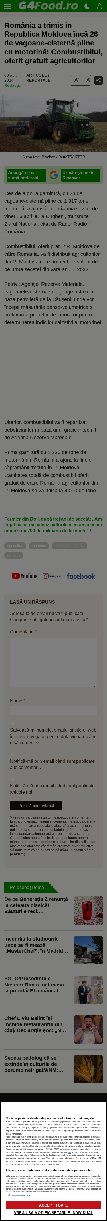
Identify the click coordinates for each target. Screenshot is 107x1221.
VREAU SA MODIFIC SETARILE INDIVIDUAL (53, 1213)
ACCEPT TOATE (53, 1205)
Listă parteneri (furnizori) (18, 1195)
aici (69, 1152)
